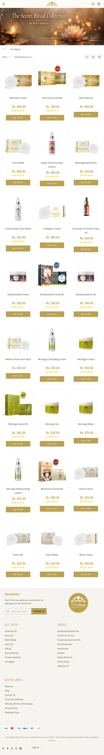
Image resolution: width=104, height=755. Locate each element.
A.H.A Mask (18, 162)
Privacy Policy (11, 708)
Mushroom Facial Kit (52, 488)
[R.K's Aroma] (52, 4)
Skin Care (9, 635)
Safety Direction (64, 657)
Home (3, 49)
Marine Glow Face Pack (18, 359)
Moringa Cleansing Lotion (52, 359)
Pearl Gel (18, 554)
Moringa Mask (86, 424)
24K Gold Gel (86, 98)
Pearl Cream (86, 488)
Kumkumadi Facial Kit (52, 294)
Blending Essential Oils (68, 631)
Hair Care (9, 644)
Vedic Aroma (63, 666)
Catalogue (9, 661)
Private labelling (12, 657)
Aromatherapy (11, 653)
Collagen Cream (52, 228)
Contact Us (10, 695)
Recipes (61, 653)
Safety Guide (63, 661)
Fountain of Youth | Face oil (86, 230)
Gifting (8, 648)
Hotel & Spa (62, 648)
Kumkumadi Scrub (86, 294)
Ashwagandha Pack (86, 162)
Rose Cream (86, 554)
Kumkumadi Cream (18, 294)
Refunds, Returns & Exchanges (19, 703)
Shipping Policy (12, 712)
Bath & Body (10, 639)
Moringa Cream (85, 359)
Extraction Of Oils (65, 635)
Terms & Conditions (14, 699)
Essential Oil (11, 631)
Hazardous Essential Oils (68, 639)
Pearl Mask (52, 554)
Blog (7, 690)
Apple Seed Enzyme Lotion (52, 164)
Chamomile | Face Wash (18, 228)
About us (9, 686)
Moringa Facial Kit (18, 424)
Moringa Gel (52, 424)
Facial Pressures (64, 644)
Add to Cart (18, 118)
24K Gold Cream (18, 98)
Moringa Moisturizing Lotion (18, 490)
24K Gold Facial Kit (52, 98)
